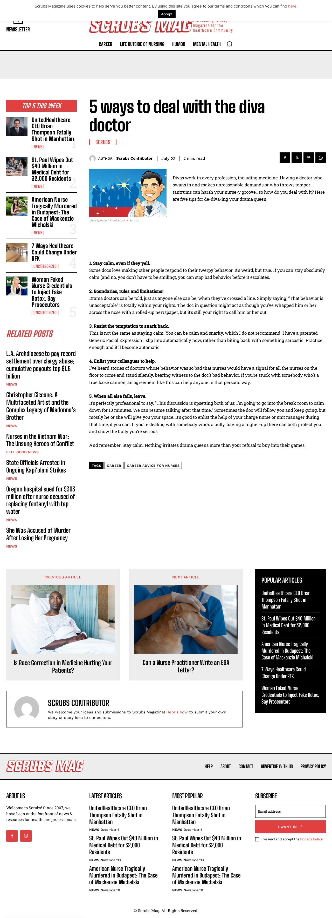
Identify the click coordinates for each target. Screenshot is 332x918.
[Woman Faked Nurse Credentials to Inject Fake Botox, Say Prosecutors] (16, 285)
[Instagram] (26, 836)
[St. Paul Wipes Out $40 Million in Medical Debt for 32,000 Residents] (16, 166)
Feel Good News (22, 452)
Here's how (177, 712)
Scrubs (102, 142)
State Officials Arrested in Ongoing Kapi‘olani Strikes (36, 466)
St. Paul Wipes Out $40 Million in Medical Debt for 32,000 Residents (52, 169)
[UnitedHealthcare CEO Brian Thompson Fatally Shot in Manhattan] (16, 126)
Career (114, 466)
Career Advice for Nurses (153, 466)
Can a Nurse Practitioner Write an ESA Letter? (186, 666)
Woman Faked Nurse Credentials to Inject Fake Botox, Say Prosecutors (52, 292)
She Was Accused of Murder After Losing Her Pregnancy (38, 534)
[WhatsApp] (320, 157)
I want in (287, 827)
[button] (229, 44)
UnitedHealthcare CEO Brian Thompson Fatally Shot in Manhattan (53, 129)
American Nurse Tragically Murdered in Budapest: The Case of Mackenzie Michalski (54, 212)
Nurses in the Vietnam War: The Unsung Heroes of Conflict (40, 440)
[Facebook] (285, 157)
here (292, 6)
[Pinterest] (308, 157)
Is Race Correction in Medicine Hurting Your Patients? (63, 666)
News (37, 147)
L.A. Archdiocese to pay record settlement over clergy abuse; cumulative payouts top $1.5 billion (41, 365)
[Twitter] (297, 157)
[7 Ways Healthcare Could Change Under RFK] (16, 252)
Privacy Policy (311, 839)
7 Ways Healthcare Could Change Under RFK (54, 252)
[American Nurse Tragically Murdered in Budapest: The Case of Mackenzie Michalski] (16, 206)
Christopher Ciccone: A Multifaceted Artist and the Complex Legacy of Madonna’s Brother (41, 406)
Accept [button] (166, 14)
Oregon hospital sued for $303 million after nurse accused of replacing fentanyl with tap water (40, 500)
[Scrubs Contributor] (93, 158)
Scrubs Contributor (134, 158)
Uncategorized (45, 266)
